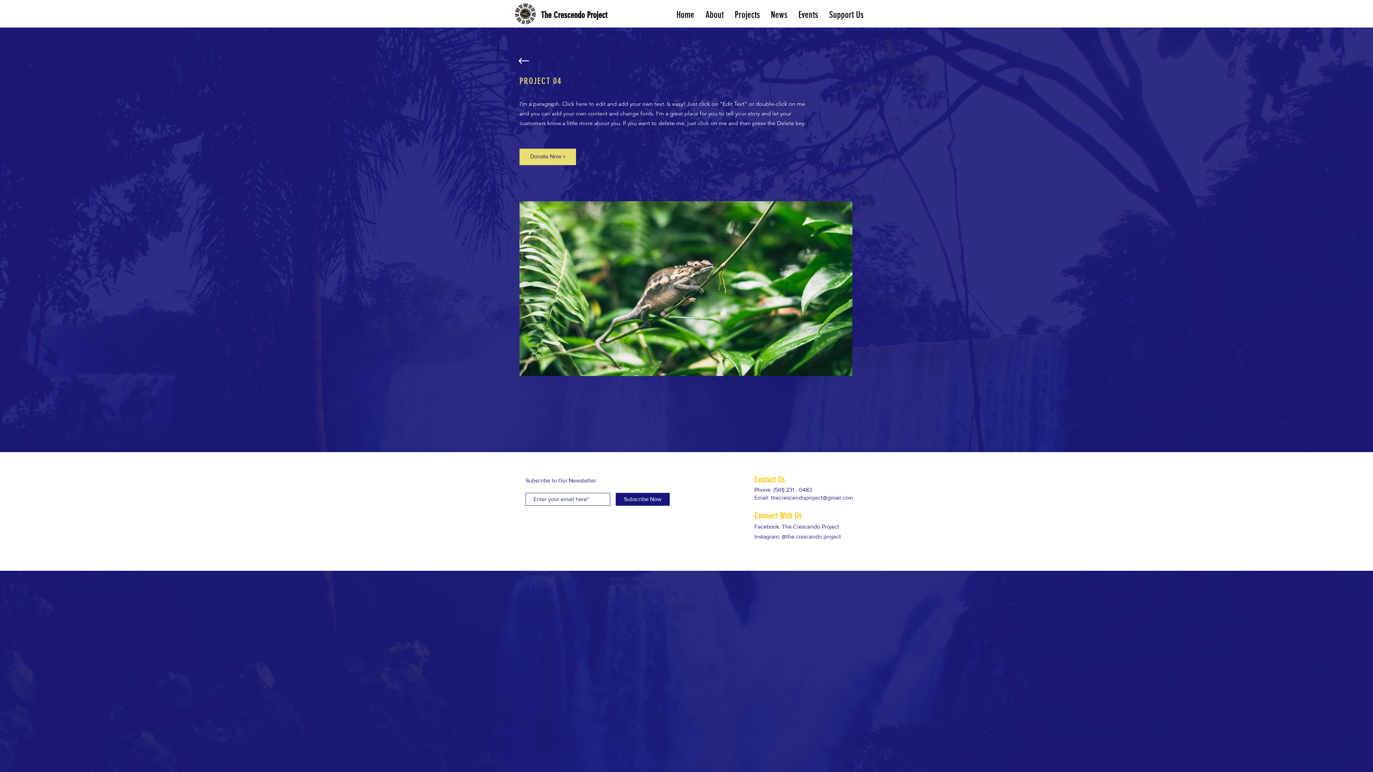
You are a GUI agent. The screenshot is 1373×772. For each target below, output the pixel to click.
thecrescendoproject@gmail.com (812, 498)
